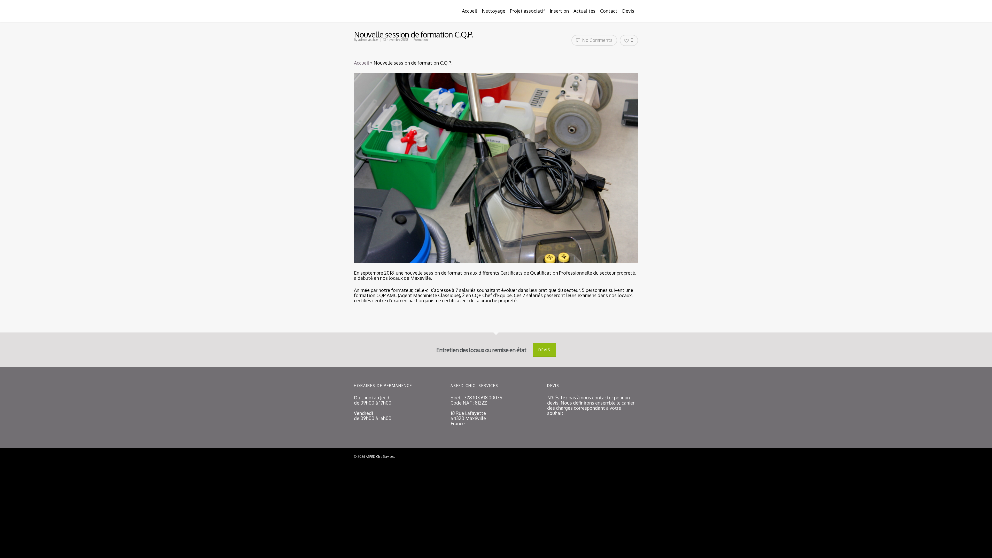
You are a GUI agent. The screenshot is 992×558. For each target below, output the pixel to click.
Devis (628, 11)
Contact (608, 11)
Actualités (584, 11)
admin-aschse (368, 40)
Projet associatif (527, 11)
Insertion (559, 11)
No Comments (597, 40)
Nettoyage (493, 11)
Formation (421, 40)
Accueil (469, 11)
